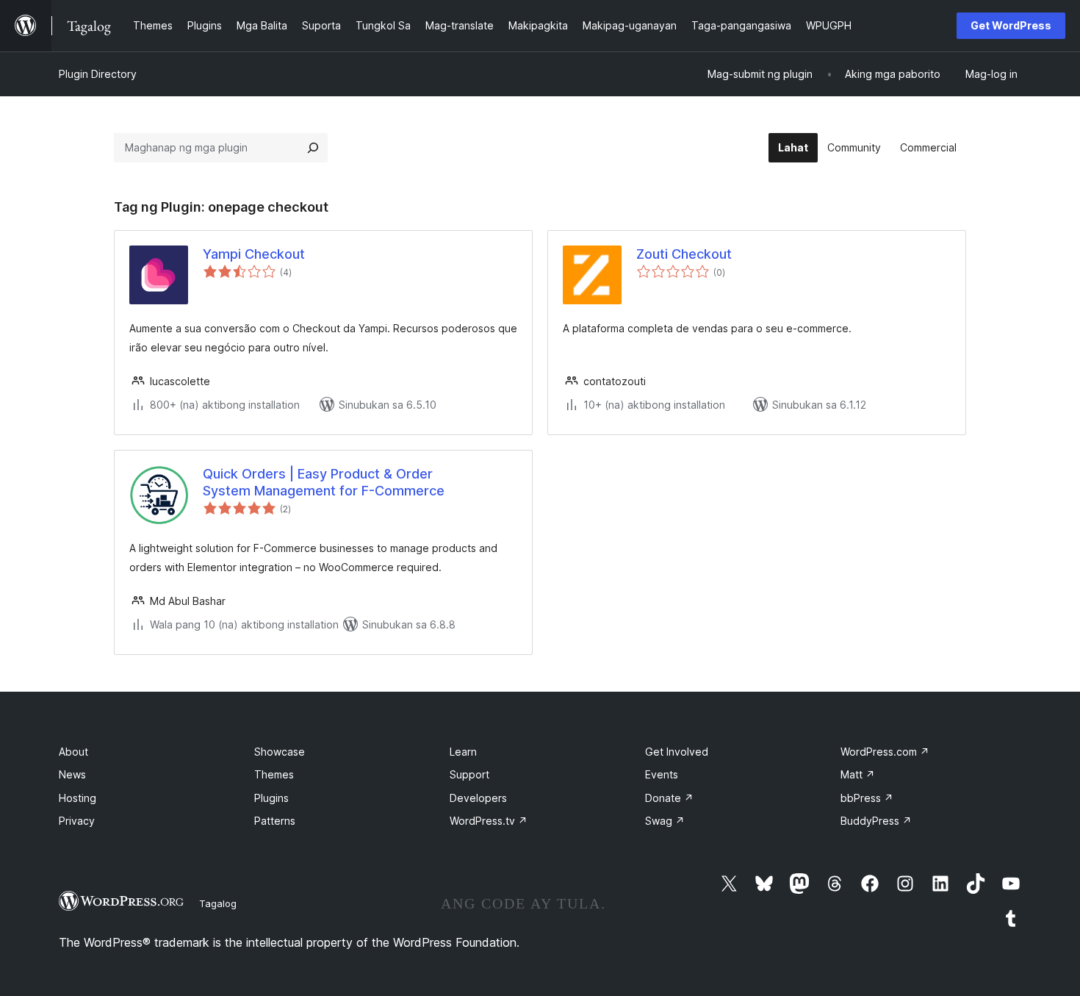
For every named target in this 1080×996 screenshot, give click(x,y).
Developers (478, 798)
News (72, 774)
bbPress (866, 798)
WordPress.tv (489, 820)
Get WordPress (1011, 25)
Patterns (274, 820)
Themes (274, 774)
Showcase (279, 751)
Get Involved (676, 751)
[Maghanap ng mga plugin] (313, 147)
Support (469, 774)
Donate (669, 798)
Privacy (77, 820)
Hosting (77, 798)
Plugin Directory (98, 74)
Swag (665, 820)
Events (661, 774)
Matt (857, 774)
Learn (463, 751)
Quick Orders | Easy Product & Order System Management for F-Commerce (323, 482)
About (73, 751)
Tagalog (218, 903)
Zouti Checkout (684, 254)
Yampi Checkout (254, 254)
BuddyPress (876, 820)
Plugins (271, 798)
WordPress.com (884, 751)
